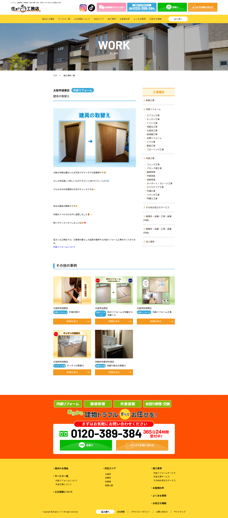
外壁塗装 (151, 175)
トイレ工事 (152, 122)
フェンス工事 (153, 164)
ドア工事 (151, 141)
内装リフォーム (153, 109)
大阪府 (108, 474)
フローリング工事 (155, 149)
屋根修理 (151, 171)
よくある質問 (139, 18)
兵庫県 (108, 481)
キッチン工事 (153, 119)
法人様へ (178, 18)
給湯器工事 (152, 134)
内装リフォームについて (64, 246)
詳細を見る (72, 321)
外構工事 (151, 190)
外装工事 (150, 158)
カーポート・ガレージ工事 (159, 183)
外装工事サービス (161, 476)
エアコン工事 (153, 115)
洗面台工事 (152, 126)
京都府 (108, 477)
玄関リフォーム (154, 138)
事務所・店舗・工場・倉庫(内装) (157, 218)
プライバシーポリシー (140, 511)
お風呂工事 (152, 130)
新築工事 (150, 100)
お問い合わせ (162, 511)
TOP (55, 75)
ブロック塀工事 (154, 168)
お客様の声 (125, 18)
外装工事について (63, 484)
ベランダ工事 (153, 194)
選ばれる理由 (48, 18)
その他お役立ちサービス (157, 207)
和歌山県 (109, 485)
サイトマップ (179, 511)
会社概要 (121, 511)
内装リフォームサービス (164, 472)
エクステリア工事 (155, 187)
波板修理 (151, 179)
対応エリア (99, 18)
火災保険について (82, 18)
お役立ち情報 (155, 18)
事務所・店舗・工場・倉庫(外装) (157, 230)
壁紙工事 (151, 145)
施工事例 (112, 18)
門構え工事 (152, 198)
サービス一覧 (64, 18)
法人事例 (150, 241)
